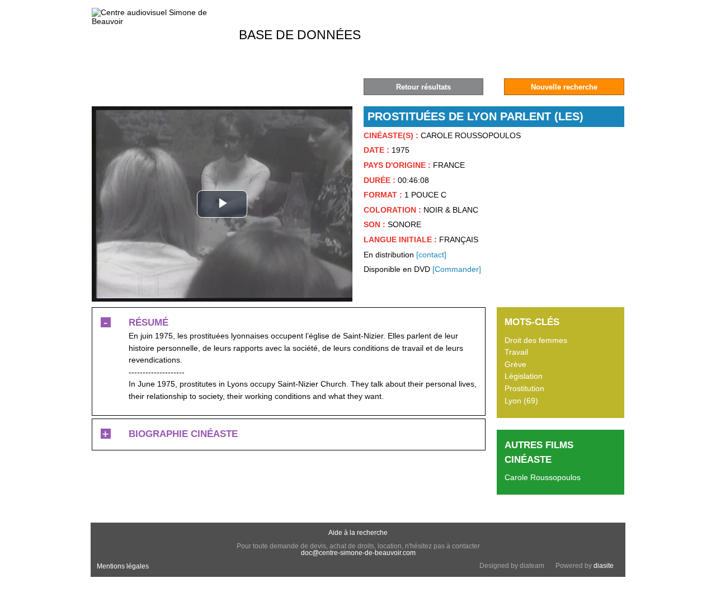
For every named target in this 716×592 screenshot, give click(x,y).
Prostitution (524, 388)
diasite (603, 565)
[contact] (431, 254)
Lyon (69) (521, 400)
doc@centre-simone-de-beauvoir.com (358, 552)
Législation (524, 376)
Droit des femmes (536, 340)
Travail (516, 351)
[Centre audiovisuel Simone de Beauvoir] (159, 21)
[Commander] (456, 269)
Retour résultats (423, 87)
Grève (515, 364)
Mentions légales (123, 566)
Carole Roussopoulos (543, 477)
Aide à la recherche (358, 532)
